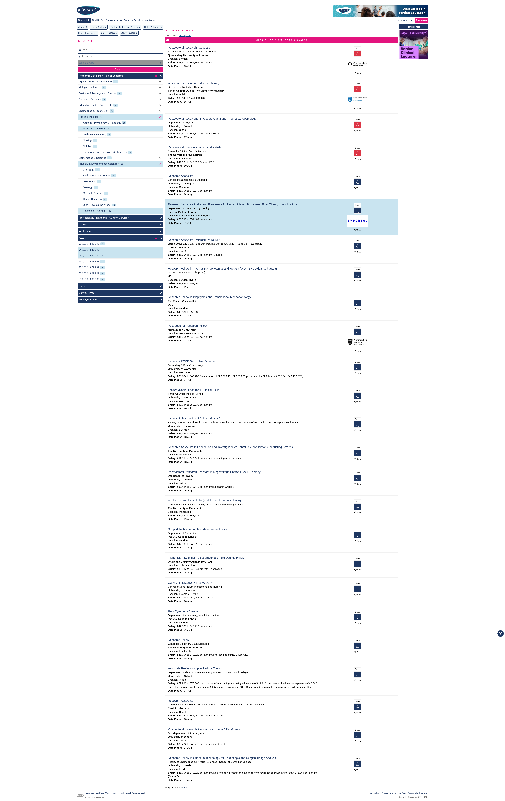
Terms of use (374, 793)
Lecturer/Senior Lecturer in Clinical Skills (193, 389)
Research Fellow (178, 640)
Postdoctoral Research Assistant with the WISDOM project (205, 729)
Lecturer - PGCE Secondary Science (191, 361)
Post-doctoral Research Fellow (187, 325)
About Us (89, 798)
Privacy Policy (388, 793)
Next (185, 787)
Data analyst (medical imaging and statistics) (196, 147)
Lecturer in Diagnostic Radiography (190, 582)
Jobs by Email (132, 20)
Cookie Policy (401, 793)
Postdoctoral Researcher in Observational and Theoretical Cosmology (212, 118)
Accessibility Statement (418, 793)
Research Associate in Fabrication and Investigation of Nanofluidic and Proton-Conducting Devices (230, 447)
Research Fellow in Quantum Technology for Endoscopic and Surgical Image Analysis (222, 758)
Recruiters (421, 20)
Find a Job (84, 20)
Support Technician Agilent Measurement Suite (197, 529)
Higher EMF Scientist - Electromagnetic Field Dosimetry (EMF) (207, 557)
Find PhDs (98, 20)
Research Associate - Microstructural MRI (194, 240)
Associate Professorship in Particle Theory (195, 668)
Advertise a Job (151, 20)
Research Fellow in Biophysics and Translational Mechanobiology (209, 297)
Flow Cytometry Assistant (184, 611)
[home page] (88, 11)
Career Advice (114, 20)
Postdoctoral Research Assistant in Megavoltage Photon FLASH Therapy (214, 472)
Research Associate (180, 176)
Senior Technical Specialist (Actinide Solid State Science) (204, 500)
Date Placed (171, 35)
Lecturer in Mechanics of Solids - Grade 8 (194, 418)
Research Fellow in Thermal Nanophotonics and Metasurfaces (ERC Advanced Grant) (222, 268)
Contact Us (99, 798)
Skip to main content (12, 2)
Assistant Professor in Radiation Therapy (194, 83)
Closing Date (185, 35)
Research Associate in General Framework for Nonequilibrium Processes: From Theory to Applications (232, 204)
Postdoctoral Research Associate (189, 47)
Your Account (405, 20)
